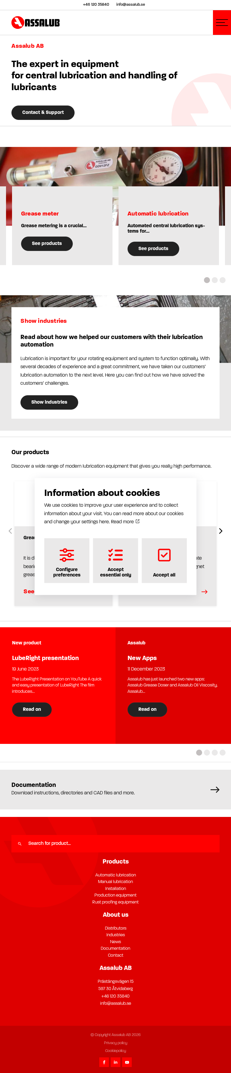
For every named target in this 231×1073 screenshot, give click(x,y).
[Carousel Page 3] (223, 280)
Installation (115, 889)
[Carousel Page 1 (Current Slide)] (207, 280)
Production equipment (115, 895)
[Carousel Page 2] (215, 280)
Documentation (115, 948)
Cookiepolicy (115, 1051)
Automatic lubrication (115, 875)
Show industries (49, 402)
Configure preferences (67, 572)
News (115, 942)
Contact (115, 955)
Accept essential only (115, 572)
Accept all (164, 575)
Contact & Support (43, 112)
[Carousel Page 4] (223, 753)
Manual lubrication (115, 882)
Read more (123, 521)
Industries (115, 935)
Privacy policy (115, 1043)
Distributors (115, 928)
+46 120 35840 (115, 996)
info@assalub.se (115, 1003)
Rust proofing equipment (115, 902)
